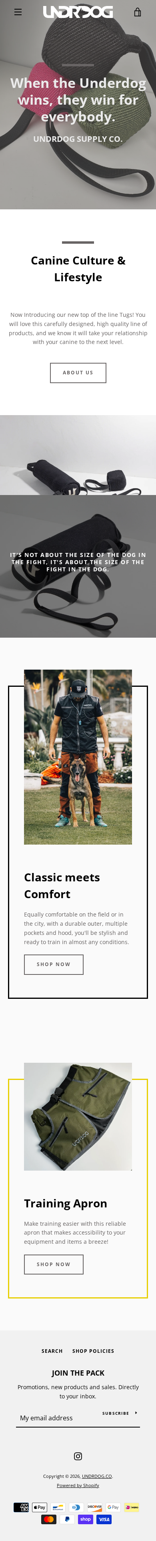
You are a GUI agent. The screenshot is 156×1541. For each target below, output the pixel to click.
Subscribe (115, 1413)
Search (52, 1351)
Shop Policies (93, 1351)
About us (78, 372)
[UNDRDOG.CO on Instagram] (78, 1455)
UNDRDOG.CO (97, 1476)
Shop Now (54, 964)
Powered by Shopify (78, 1485)
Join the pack (78, 1373)
